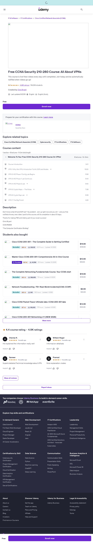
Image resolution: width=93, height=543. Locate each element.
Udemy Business (31, 398)
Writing (50, 468)
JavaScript (28, 428)
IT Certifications (26, 18)
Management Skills (76, 428)
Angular (28, 435)
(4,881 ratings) (24, 85)
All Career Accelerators (11, 442)
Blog (4, 513)
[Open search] (81, 9)
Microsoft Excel (75, 460)
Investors (6, 517)
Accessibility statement (78, 503)
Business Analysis (76, 474)
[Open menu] (4, 9)
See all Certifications (10, 485)
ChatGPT (28, 468)
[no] (14, 349)
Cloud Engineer (8, 431)
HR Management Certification (9, 480)
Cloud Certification (9, 470)
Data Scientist (8, 424)
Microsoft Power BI (76, 467)
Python (27, 461)
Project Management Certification (10, 465)
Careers (5, 506)
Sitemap (73, 510)
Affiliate (27, 513)
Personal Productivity (77, 435)
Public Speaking (53, 465)
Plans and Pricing (31, 510)
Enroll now (46, 106)
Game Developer (9, 438)
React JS (28, 431)
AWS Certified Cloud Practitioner (54, 429)
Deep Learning (30, 472)
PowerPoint (51, 472)
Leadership (74, 424)
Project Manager (8, 435)
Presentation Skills (54, 461)
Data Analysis (74, 470)
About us (6, 503)
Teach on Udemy (31, 506)
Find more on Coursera (11, 520)
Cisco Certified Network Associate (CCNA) (50, 18)
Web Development (31, 424)
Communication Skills (54, 458)
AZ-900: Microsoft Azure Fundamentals (56, 435)
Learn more (48, 117)
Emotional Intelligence (77, 438)
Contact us (6, 510)
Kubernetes (51, 446)
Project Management (77, 431)
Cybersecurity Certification (8, 459)
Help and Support (31, 517)
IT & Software (13, 18)
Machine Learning (31, 465)
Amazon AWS (52, 424)
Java (26, 438)
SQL (71, 464)
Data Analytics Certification (8, 474)
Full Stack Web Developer (12, 428)
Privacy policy (74, 506)
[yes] (10, 349)
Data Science (29, 458)
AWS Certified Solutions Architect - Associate (55, 441)
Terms (72, 513)
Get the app (29, 503)
